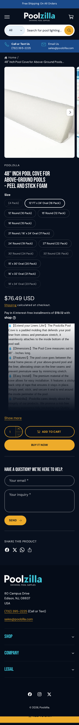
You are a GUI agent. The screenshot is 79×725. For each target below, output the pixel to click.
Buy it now (39, 445)
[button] (7, 17)
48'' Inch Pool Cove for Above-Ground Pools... (34, 62)
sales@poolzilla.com (18, 619)
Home (12, 57)
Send (13, 520)
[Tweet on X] (14, 549)
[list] (39, 46)
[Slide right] (70, 112)
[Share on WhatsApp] (22, 549)
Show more (13, 418)
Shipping (10, 305)
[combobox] (50, 30)
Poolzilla (12, 165)
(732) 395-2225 (15, 611)
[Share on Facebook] (7, 549)
